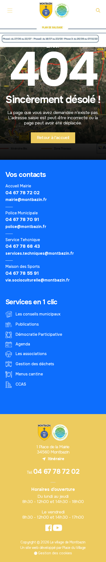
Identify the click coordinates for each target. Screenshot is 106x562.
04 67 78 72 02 (22, 193)
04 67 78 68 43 (22, 246)
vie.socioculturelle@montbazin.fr (37, 280)
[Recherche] (98, 11)
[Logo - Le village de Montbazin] (55, 10)
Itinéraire (53, 458)
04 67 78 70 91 (22, 219)
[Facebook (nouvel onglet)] (48, 528)
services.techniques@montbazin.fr (39, 253)
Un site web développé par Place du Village (53, 547)
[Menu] (10, 10)
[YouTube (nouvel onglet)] (57, 528)
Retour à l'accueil (53, 137)
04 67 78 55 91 (22, 273)
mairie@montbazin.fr (26, 199)
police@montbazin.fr (25, 226)
